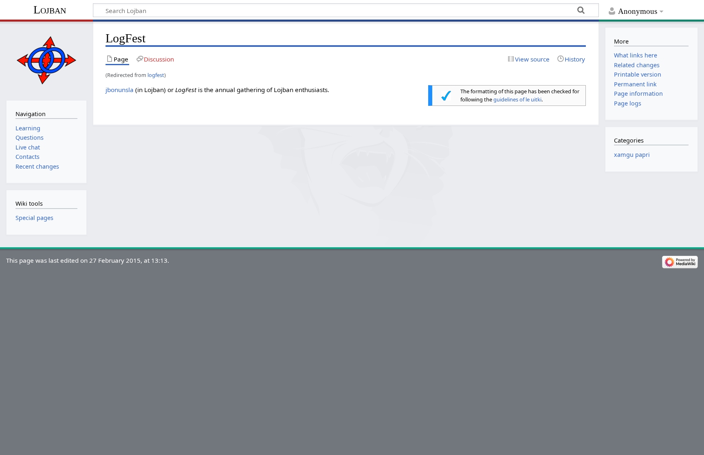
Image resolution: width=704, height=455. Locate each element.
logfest (155, 75)
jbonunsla (120, 90)
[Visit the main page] (46, 60)
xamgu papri (632, 154)
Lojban (49, 9)
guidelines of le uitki (517, 99)
